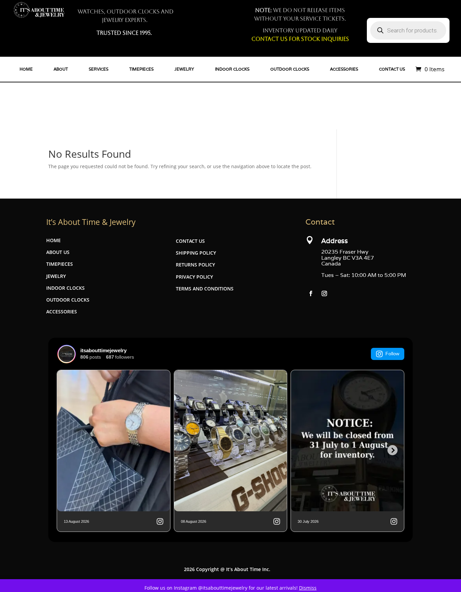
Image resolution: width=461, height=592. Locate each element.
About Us (58, 252)
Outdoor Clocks (289, 69)
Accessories (344, 69)
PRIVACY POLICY (194, 277)
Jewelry (184, 69)
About (61, 69)
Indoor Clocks (232, 69)
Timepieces (141, 69)
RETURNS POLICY (195, 264)
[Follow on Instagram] (324, 293)
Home (26, 69)
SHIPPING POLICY (196, 253)
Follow (392, 353)
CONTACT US (190, 241)
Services (98, 69)
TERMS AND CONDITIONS (205, 288)
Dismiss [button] (308, 588)
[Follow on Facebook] (310, 293)
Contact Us (392, 69)
